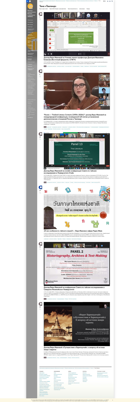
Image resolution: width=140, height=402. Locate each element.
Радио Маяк (59, 238)
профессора (46, 238)
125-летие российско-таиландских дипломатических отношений (83, 126)
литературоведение (76, 66)
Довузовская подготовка (58, 374)
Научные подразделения (72, 372)
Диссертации (82, 8)
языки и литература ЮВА (102, 66)
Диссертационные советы (72, 377)
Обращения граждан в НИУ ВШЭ (44, 381)
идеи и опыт (49, 126)
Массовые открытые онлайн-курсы (102, 376)
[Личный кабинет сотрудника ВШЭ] (110, 1)
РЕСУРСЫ (84, 371)
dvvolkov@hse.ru (30, 76)
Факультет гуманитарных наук (69, 368)
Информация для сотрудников (31, 69)
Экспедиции (30, 47)
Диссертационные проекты (31, 38)
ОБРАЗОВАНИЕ (57, 371)
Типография (84, 377)
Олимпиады (55, 375)
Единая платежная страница (43, 394)
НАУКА (69, 371)
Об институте (30, 20)
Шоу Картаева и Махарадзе (76, 238)
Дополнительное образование (59, 382)
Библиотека (84, 372)
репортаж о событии (60, 66)
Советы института (31, 61)
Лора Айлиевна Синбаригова (30, 93)
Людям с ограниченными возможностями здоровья (43, 392)
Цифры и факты (41, 372)
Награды (88, 8)
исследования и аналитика (51, 66)
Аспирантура (30, 26)
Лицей (55, 372)
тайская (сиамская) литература (79, 182)
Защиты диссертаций (71, 378)
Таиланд (82, 66)
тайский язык (86, 66)
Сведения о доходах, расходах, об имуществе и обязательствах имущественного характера (44, 386)
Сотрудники (30, 64)
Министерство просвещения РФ (102, 375)
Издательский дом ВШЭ (86, 374)
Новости (92, 368)
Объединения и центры (31, 51)
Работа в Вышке (41, 395)
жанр (58, 357)
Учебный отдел (30, 32)
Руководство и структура (43, 374)
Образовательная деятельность (31, 29)
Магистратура (30, 24)
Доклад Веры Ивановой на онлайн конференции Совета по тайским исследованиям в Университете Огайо (70, 172)
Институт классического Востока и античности (82, 368)
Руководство (30, 56)
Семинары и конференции (30, 45)
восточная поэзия (68, 66)
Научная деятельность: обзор (30, 41)
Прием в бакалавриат (57, 377)
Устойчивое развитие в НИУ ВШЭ (44, 375)
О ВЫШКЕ (41, 371)
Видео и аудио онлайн (43, 8)
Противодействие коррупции (44, 384)
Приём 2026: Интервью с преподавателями (58, 8)
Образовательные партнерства (59, 387)
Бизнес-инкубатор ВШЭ (57, 385)
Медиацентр (85, 378)
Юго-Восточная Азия (93, 66)
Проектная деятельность (30, 35)
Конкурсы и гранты (71, 381)
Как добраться (30, 117)
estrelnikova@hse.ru (31, 88)
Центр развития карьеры (58, 384)
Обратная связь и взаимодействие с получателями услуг (59, 389)
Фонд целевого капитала (43, 382)
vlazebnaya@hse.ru (31, 81)
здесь (88, 399)
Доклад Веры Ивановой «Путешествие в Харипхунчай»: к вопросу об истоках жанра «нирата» (74, 348)
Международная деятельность (31, 54)
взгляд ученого (64, 126)
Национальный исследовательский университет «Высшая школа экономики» (51, 368)
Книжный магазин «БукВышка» (87, 375)
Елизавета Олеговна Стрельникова (31, 86)
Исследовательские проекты (73, 374)
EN (105, 1)
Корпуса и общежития (42, 378)
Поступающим (30, 22)
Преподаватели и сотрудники (44, 377)
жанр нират (67, 182)
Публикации (30, 66)
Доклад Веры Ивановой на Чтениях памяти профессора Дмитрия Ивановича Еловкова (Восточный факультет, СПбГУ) (73, 58)
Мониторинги (70, 375)
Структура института (30, 59)
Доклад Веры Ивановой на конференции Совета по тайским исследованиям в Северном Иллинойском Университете (74, 288)
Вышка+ (55, 378)
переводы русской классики (104, 126)
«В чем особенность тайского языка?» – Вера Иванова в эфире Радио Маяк (73, 231)
